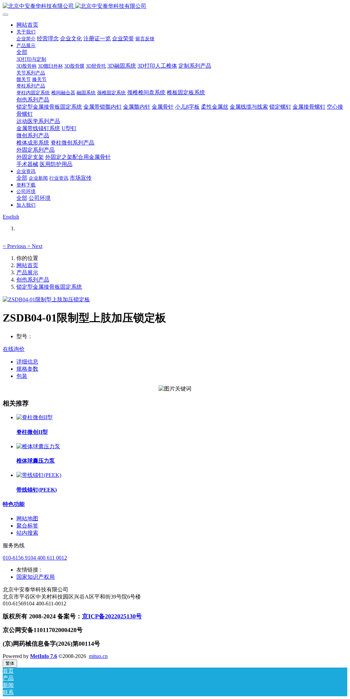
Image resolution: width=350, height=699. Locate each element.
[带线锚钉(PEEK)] (38, 475)
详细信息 (27, 362)
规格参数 (27, 369)
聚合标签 (27, 526)
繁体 (9, 663)
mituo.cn (98, 656)
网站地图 (27, 518)
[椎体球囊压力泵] (38, 446)
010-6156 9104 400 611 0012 (35, 558)
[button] (15, 246)
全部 (21, 52)
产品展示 (27, 272)
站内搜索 (27, 533)
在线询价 (14, 349)
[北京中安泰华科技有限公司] (175, 6)
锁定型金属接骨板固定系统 (49, 287)
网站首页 (27, 25)
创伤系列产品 (32, 280)
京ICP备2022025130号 (112, 616)
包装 (21, 376)
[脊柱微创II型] (34, 417)
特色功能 (14, 504)
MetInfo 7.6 (43, 656)
